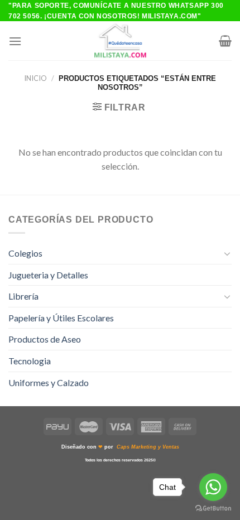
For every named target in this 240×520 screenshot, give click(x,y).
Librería (23, 296)
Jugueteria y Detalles (48, 274)
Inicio (35, 78)
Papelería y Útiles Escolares (61, 317)
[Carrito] (225, 40)
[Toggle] (227, 253)
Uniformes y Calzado (48, 382)
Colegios (25, 253)
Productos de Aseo (44, 339)
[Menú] (15, 41)
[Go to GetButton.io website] (213, 508)
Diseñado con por (120, 447)
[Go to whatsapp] (213, 487)
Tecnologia (29, 360)
